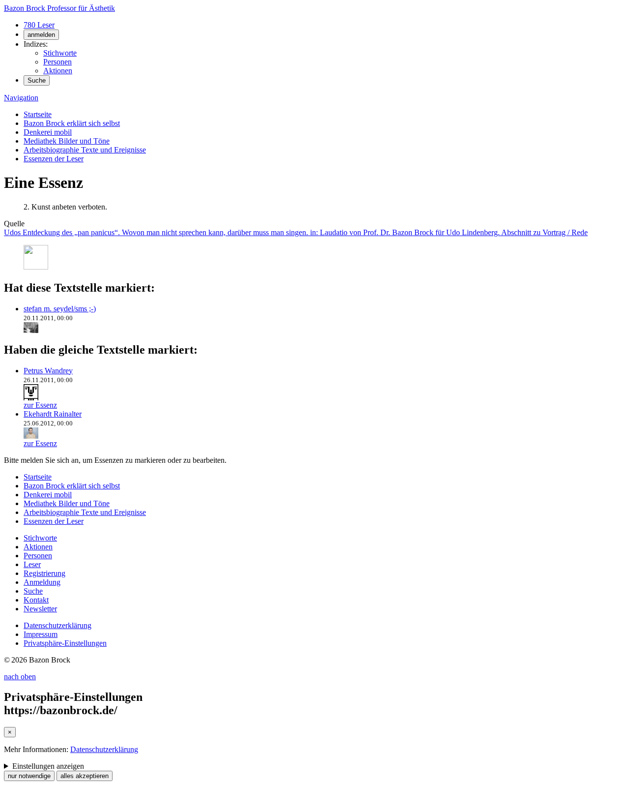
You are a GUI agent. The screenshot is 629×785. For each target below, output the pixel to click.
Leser (32, 564)
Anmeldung (42, 582)
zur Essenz (40, 405)
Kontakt (36, 600)
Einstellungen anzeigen (48, 766)
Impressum (40, 634)
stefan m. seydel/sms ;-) (60, 308)
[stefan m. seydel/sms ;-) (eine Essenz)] (31, 329)
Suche (37, 80)
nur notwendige (29, 776)
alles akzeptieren (84, 776)
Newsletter (40, 608)
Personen (57, 62)
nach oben (20, 676)
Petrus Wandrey (48, 370)
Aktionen (57, 70)
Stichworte (60, 53)
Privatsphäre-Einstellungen (65, 643)
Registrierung (44, 573)
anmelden (41, 34)
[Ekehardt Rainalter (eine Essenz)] (31, 434)
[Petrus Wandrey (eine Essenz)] (31, 396)
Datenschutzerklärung (57, 625)
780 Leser (39, 25)
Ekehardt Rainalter (53, 414)
